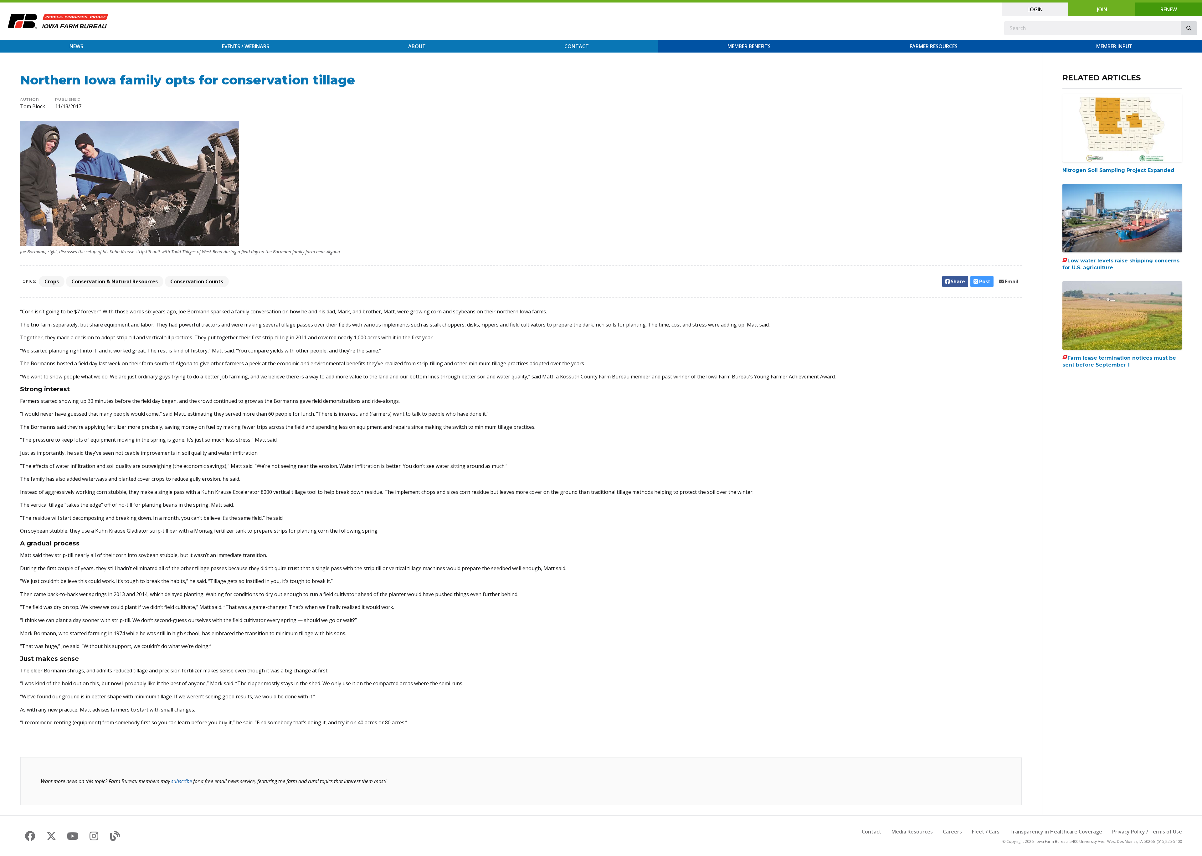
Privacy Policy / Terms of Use (1147, 831)
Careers (952, 831)
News (76, 46)
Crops (51, 281)
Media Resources (912, 831)
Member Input (1114, 46)
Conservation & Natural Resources (114, 281)
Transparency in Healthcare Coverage (1055, 831)
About (417, 46)
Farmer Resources (934, 46)
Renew (1168, 9)
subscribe (181, 781)
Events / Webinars (245, 46)
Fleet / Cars (985, 831)
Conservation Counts (196, 281)
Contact (576, 46)
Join (1102, 9)
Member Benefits (749, 46)
